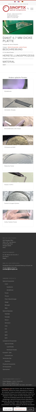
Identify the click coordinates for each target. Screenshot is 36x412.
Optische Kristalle (9, 343)
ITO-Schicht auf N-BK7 (9, 147)
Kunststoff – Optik (7, 352)
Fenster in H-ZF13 (8, 184)
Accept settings (8, 409)
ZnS (6, 329)
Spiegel (6, 302)
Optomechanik (6, 369)
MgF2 (6, 335)
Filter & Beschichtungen (10, 299)
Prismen (7, 296)
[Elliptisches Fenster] (18, 159)
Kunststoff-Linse (9, 355)
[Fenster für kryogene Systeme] (18, 196)
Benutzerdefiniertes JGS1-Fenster (12, 128)
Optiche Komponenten (13, 47)
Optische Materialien (8, 311)
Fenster (6, 293)
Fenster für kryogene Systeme (11, 203)
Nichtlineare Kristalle (12, 349)
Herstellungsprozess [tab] (18, 55)
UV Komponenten (7, 366)
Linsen (6, 284)
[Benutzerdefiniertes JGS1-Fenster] (18, 121)
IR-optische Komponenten (9, 364)
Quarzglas (7, 317)
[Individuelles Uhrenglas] (18, 103)
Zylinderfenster (7, 91)
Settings (30, 409)
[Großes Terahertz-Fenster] (18, 215)
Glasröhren (7, 361)
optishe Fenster (23, 47)
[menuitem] (27, 9)
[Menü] (31, 9)
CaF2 (6, 332)
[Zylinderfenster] (18, 84)
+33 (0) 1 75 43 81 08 (23, 4)
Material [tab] (9, 61)
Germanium (7, 323)
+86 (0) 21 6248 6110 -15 (13, 4)
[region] (18, 52)
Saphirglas (7, 314)
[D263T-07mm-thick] (18, 27)
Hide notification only (20, 409)
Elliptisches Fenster (9, 166)
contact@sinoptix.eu (10, 269)
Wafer (6, 308)
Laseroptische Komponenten (9, 341)
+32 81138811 (28, 385)
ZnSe (6, 326)
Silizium (7, 320)
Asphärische (10, 287)
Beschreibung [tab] (13, 49)
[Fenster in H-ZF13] (18, 177)
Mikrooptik (7, 305)
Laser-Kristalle (10, 346)
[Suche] (27, 9)
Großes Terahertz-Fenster (10, 222)
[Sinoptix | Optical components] (15, 8)
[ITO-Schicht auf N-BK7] (18, 140)
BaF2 (6, 338)
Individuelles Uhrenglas (10, 110)
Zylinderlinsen (10, 290)
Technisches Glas (7, 358)
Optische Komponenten (8, 281)
